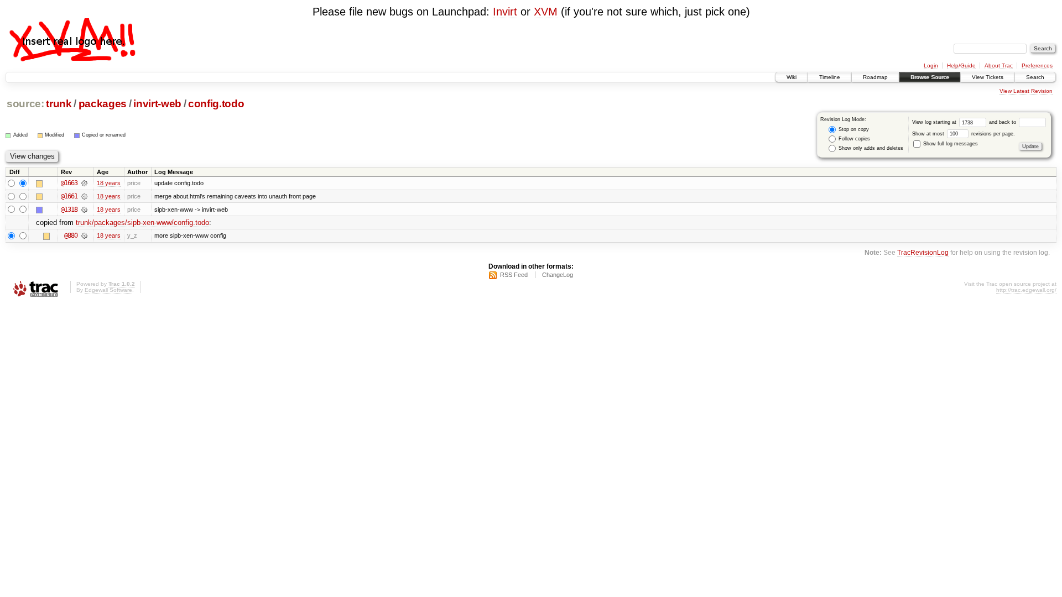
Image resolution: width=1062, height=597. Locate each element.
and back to (1003, 122)
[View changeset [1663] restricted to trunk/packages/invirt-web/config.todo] (84, 183)
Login (931, 65)
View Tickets (987, 77)
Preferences (1037, 65)
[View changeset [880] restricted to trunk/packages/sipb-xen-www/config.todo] (84, 235)
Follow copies (853, 139)
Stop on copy (853, 129)
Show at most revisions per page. (963, 134)
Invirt (505, 12)
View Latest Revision (1026, 91)
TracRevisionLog (923, 252)
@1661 (69, 196)
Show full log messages (950, 143)
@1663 (69, 183)
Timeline (829, 77)
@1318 (69, 209)
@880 (70, 235)
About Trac (999, 65)
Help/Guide (961, 65)
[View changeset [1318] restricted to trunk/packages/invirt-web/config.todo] (84, 209)
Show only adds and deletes (870, 148)
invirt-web (157, 103)
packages (103, 103)
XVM (546, 12)
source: (25, 103)
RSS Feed (514, 274)
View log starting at (935, 122)
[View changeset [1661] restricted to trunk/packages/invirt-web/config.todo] (84, 196)
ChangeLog (557, 274)
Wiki (791, 77)
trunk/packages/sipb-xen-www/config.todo (142, 222)
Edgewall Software (108, 290)
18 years (109, 183)
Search (1035, 77)
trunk (58, 103)
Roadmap (875, 77)
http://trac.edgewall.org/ (1026, 290)
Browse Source (929, 77)
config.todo (216, 103)
